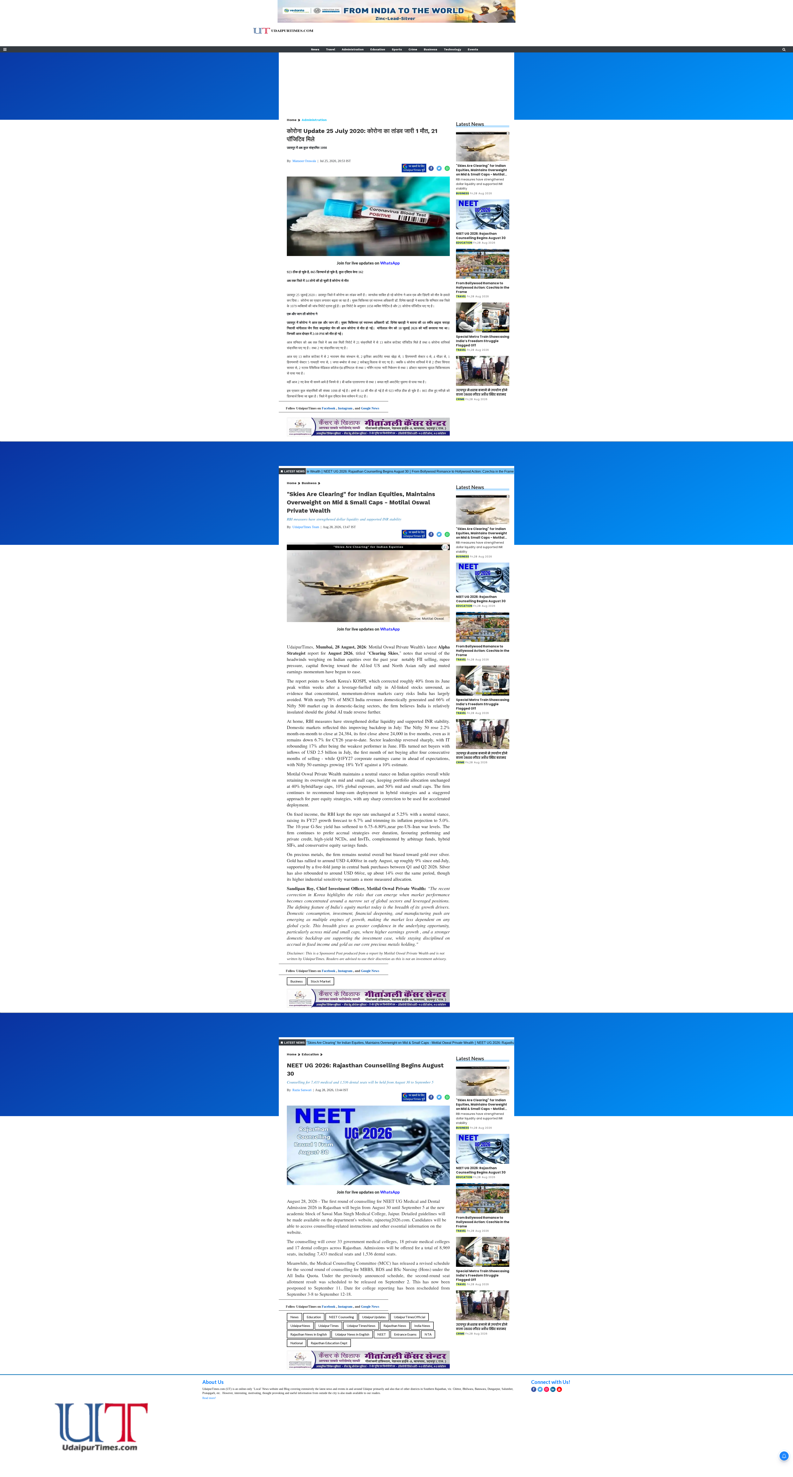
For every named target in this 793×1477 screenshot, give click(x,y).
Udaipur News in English (352, 1334)
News (315, 49)
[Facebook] (533, 1389)
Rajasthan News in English (308, 1334)
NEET (381, 1334)
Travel (330, 49)
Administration (353, 49)
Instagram (345, 408)
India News (422, 1326)
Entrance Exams (405, 1334)
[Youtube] (559, 1389)
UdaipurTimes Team (305, 527)
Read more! (209, 1398)
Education (377, 49)
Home (292, 120)
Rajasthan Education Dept (329, 1343)
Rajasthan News (394, 1326)
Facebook (328, 408)
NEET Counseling (341, 1317)
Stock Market (321, 981)
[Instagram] (546, 1389)
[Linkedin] (553, 1389)
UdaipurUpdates (374, 1317)
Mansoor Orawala (304, 161)
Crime (412, 49)
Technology (452, 49)
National (296, 1343)
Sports (397, 49)
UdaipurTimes (328, 1326)
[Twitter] (540, 1389)
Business (430, 49)
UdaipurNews (300, 1326)
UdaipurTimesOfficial (409, 1317)
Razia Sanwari (301, 1090)
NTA (428, 1334)
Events (473, 49)
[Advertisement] (396, 81)
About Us (213, 1382)
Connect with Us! (550, 1382)
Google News (370, 408)
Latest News (470, 124)
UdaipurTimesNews (361, 1326)
